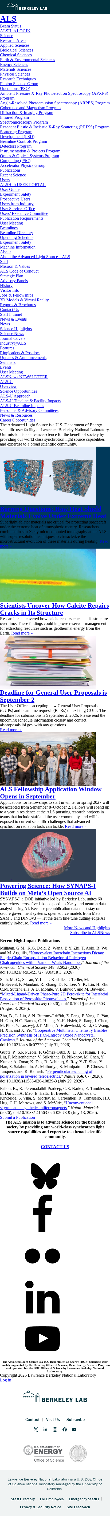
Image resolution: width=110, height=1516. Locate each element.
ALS (8, 18)
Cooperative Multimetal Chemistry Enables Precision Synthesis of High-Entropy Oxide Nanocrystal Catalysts (53, 1035)
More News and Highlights (87, 928)
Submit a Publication (17, 1117)
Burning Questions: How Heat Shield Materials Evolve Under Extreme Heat (53, 512)
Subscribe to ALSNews (90, 932)
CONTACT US (55, 1146)
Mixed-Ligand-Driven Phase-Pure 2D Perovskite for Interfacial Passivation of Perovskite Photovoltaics (54, 996)
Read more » (22, 633)
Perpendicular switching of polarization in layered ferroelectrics (46, 1073)
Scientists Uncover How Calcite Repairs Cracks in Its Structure (54, 609)
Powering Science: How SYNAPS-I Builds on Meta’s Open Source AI (48, 889)
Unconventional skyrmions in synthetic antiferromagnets (46, 1105)
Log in (5, 1380)
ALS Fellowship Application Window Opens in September (50, 793)
